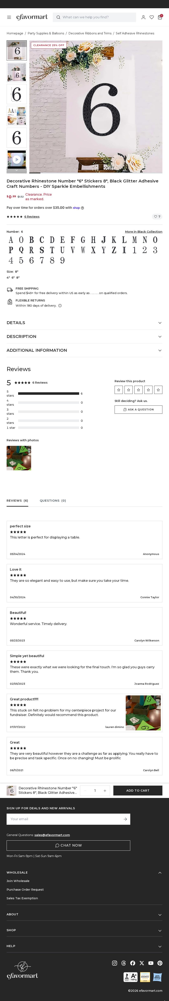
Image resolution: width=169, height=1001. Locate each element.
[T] (52, 250)
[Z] (114, 250)
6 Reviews (32, 216)
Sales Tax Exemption (22, 898)
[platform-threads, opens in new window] (123, 963)
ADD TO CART (138, 790)
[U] (62, 250)
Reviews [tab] (17, 500)
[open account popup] (143, 17)
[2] (145, 250)
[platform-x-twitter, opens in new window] (141, 963)
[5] (21, 260)
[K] (114, 239)
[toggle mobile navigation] (9, 17)
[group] (17, 50)
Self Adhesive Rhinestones (135, 33)
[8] (52, 260)
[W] (83, 250)
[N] (145, 239)
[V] (72, 250)
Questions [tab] (53, 500)
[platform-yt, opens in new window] (150, 963)
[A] (11, 239)
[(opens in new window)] (130, 977)
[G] (83, 239)
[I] (124, 250)
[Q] (21, 250)
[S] (42, 250)
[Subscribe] (125, 819)
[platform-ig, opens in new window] (114, 963)
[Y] (103, 250)
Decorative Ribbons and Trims (89, 33)
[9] (62, 260)
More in (143, 232)
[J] (103, 239)
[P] (11, 250)
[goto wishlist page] (151, 17)
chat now (71, 845)
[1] (134, 250)
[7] (42, 260)
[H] (93, 239)
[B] (31, 239)
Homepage (15, 33)
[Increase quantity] (105, 791)
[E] (62, 239)
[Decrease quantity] (85, 791)
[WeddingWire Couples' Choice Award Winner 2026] (145, 977)
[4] (11, 260)
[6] (31, 260)
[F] (72, 239)
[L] (124, 239)
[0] (21, 239)
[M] (134, 239)
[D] (52, 239)
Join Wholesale (18, 881)
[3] (155, 250)
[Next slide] (17, 170)
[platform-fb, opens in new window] (132, 963)
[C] (42, 239)
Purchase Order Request (25, 889)
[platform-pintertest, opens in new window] (159, 963)
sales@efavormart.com (52, 835)
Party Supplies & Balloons (46, 33)
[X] (93, 250)
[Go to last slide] (17, 43)
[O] (155, 239)
